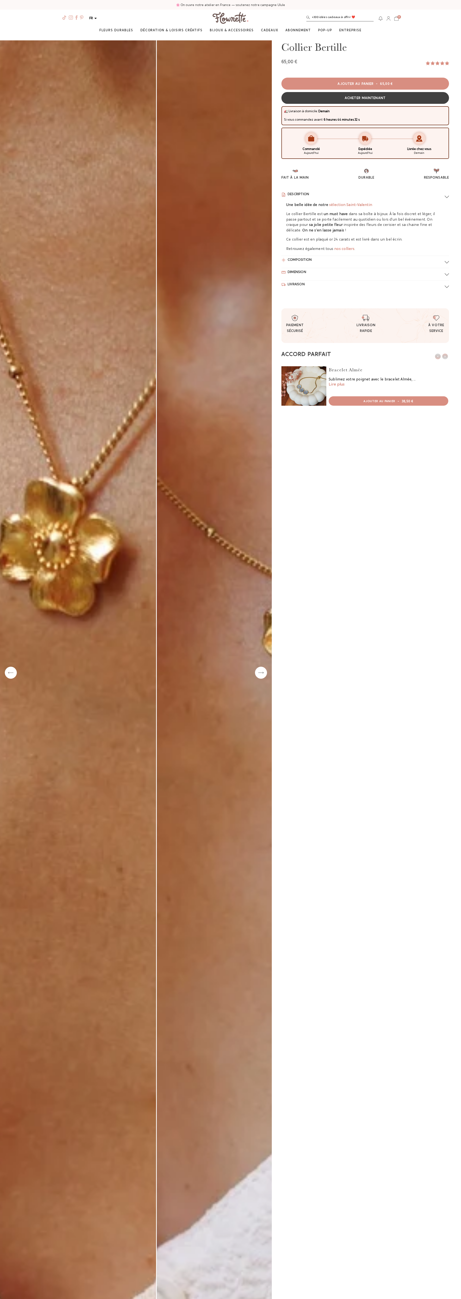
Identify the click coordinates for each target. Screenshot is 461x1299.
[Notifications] (380, 18)
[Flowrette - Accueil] (230, 18)
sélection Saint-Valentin (350, 205)
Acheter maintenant (365, 98)
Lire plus (337, 384)
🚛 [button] (286, 111)
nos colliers (344, 249)
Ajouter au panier (365, 84)
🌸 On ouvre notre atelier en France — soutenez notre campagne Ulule (230, 5)
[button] (340, 18)
